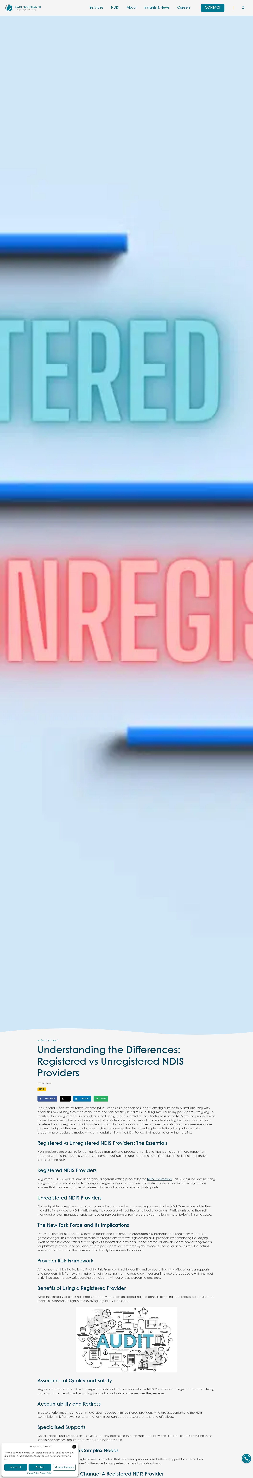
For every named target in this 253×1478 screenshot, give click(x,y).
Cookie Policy (33, 1473)
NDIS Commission (159, 1179)
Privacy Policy (46, 1473)
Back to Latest (49, 1040)
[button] (74, 1446)
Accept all (15, 1467)
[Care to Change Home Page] (23, 8)
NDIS (42, 1089)
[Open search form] (243, 8)
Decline (40, 1467)
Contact (212, 7)
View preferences (64, 1467)
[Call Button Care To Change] (246, 1458)
